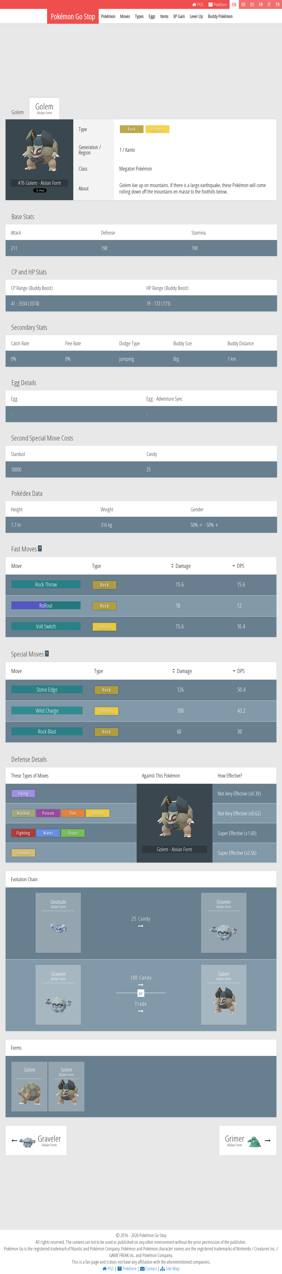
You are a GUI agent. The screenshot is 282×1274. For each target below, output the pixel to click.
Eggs (152, 16)
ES (252, 4)
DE (243, 4)
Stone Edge (47, 689)
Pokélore (129, 1268)
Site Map (172, 1268)
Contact (151, 1268)
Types (139, 16)
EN (234, 4)
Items (164, 16)
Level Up (196, 16)
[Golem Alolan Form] (223, 1016)
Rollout (45, 605)
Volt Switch (46, 626)
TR (278, 4)
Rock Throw (46, 584)
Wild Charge (47, 710)
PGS (110, 1268)
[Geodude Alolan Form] (58, 944)
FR (261, 4)
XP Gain (179, 16)
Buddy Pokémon (220, 16)
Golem (17, 112)
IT (269, 4)
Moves (125, 16)
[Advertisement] (141, 60)
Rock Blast (47, 731)
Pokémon (108, 16)
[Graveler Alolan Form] (223, 944)
